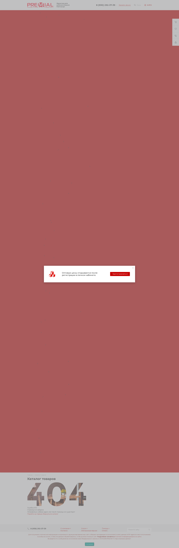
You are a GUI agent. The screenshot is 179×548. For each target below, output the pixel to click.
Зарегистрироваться (120, 274)
